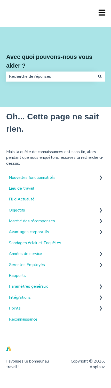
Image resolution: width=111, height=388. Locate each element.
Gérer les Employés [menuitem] (27, 265)
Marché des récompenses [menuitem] (32, 221)
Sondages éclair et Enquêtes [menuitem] (35, 243)
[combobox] (50, 76)
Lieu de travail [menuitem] (21, 188)
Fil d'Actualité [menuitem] (22, 199)
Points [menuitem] (15, 308)
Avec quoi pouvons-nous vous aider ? (49, 61)
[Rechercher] (100, 76)
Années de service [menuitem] (25, 254)
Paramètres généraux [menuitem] (28, 286)
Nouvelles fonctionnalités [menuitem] (32, 177)
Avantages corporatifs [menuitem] (29, 232)
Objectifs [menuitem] (17, 210)
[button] (101, 178)
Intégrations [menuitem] (20, 297)
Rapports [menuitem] (17, 275)
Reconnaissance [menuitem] (23, 319)
